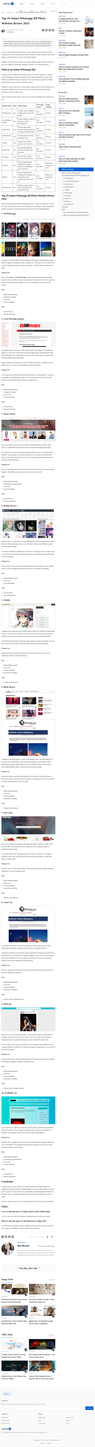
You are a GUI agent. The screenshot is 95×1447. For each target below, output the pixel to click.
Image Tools (10, 12)
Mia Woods (23, 1245)
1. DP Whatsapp (68, 178)
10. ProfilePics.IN (68, 204)
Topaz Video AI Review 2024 (70, 147)
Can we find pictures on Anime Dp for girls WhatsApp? (77, 212)
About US (4, 1414)
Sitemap (43, 1443)
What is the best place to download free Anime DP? (77, 215)
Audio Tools (69, 1417)
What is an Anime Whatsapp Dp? (71, 173)
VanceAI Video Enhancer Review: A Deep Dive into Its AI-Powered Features (70, 101)
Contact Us (4, 1417)
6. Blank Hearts (67, 192)
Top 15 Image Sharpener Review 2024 (73, 55)
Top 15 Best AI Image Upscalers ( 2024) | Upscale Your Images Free (69, 45)
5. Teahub (66, 190)
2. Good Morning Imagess (71, 181)
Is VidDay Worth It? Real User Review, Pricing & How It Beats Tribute (70, 21)
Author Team (5, 1420)
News (67, 1423)
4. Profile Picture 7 (68, 187)
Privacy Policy (5, 1423)
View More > (51, 1280)
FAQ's (63, 209)
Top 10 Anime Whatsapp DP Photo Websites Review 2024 (76, 175)
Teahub (8, 633)
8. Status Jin (67, 198)
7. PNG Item (67, 195)
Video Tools (62, 16)
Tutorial (61, 108)
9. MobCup (66, 201)
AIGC (60, 28)
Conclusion (65, 207)
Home (3, 12)
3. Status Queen (68, 184)
